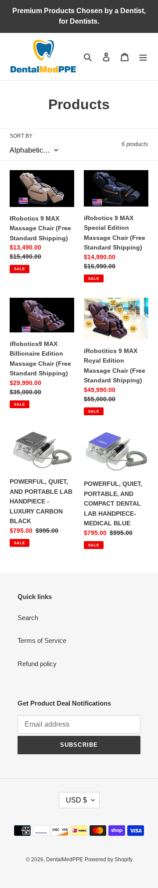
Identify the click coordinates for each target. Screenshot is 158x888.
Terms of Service (42, 640)
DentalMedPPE (64, 859)
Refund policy (37, 663)
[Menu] (143, 56)
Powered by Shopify (109, 859)
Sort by (21, 136)
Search (28, 617)
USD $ (76, 800)
